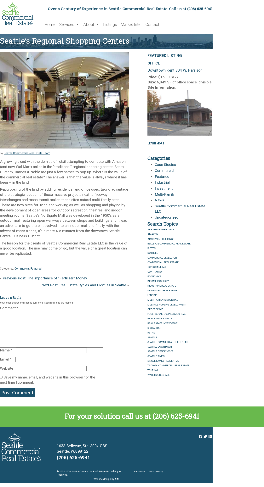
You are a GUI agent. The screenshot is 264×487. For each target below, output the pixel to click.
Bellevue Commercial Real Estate (169, 243)
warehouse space (158, 374)
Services (66, 24)
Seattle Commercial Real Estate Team (27, 153)
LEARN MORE (155, 143)
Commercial (21, 268)
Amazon (152, 234)
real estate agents (159, 318)
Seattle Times (155, 356)
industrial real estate (161, 285)
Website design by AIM (106, 479)
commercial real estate (163, 262)
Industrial (162, 182)
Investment (164, 188)
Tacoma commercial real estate (168, 365)
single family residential (163, 360)
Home (49, 24)
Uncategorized (166, 217)
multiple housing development (167, 304)
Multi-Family (165, 194)
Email (5, 359)
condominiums (156, 267)
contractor (155, 271)
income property (158, 281)
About (88, 24)
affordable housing (160, 229)
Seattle (152, 337)
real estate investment (162, 323)
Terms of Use (138, 471)
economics (154, 276)
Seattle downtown (159, 346)
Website (6, 368)
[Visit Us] (200, 436)
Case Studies (165, 164)
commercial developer (162, 257)
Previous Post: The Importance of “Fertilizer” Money (45, 278)
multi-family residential (162, 299)
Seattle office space (160, 351)
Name (6, 350)
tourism (152, 370)
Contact (152, 24)
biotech (152, 248)
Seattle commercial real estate (168, 342)
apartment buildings (160, 239)
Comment (9, 308)
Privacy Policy (156, 471)
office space (155, 309)
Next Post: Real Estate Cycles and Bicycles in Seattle (83, 285)
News (159, 200)
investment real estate (162, 290)
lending (152, 295)
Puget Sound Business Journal (166, 313)
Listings (110, 24)
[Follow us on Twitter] (205, 436)
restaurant (155, 328)
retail (151, 332)
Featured (36, 268)
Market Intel (131, 24)
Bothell (152, 252)
